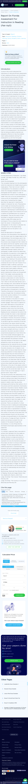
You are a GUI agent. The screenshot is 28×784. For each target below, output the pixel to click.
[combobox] (14, 575)
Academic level (5, 564)
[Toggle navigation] (26, 5)
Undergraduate (20, 566)
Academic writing (6, 561)
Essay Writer (15, 724)
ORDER (24, 1)
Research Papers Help (17, 719)
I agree (24, 782)
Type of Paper (5, 573)
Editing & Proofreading (14, 561)
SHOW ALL (13, 734)
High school (8, 566)
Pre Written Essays (5, 729)
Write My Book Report (6, 724)
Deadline (4, 579)
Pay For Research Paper (6, 719)
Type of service (6, 558)
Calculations (21, 561)
